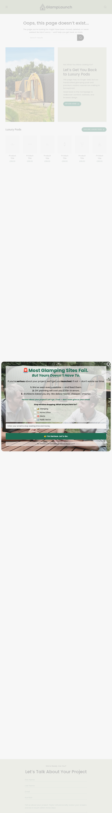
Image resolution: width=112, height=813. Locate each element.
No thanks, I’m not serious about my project (56, 444)
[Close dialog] (108, 364)
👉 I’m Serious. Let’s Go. (56, 436)
